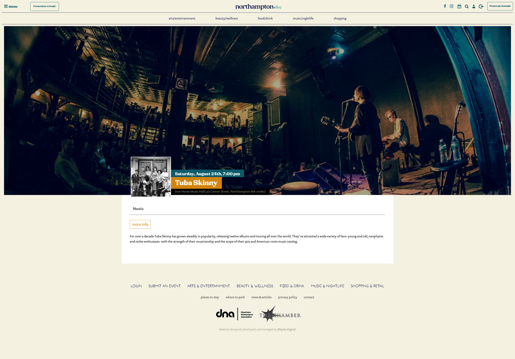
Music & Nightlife (327, 285)
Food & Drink (292, 285)
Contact (309, 297)
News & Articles (261, 297)
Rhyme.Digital (287, 329)
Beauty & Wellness (255, 285)
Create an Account (500, 6)
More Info (140, 224)
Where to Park (235, 297)
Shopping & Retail (367, 285)
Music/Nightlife (303, 18)
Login (136, 285)
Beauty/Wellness (226, 18)
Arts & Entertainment (208, 285)
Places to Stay (210, 297)
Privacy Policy (287, 297)
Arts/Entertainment (182, 18)
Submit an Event (164, 285)
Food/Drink (265, 18)
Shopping (340, 18)
